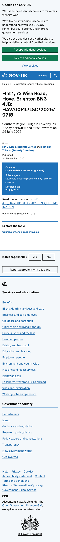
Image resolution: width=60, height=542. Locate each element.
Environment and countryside (20, 363)
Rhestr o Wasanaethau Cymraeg (22, 485)
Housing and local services (19, 369)
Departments (10, 414)
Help (5, 471)
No (51, 257)
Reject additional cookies (30, 58)
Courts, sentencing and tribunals (20, 231)
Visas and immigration (16, 388)
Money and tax (11, 376)
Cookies (29, 471)
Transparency (11, 444)
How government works (17, 451)
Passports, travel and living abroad (24, 382)
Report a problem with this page (30, 269)
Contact (40, 476)
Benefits (7, 302)
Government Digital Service (19, 490)
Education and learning (16, 351)
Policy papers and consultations (22, 438)
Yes (37, 257)
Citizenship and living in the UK (21, 327)
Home (5, 83)
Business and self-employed (19, 314)
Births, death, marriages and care (23, 308)
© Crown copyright (30, 534)
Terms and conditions (15, 480)
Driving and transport (15, 345)
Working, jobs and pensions (19, 394)
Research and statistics (17, 432)
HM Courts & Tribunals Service (19, 146)
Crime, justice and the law (18, 333)
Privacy (16, 471)
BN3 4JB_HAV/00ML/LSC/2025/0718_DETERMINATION (30, 203)
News (6, 420)
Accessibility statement (17, 476)
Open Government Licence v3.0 (22, 505)
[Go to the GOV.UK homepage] (14, 75)
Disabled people (12, 339)
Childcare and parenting (17, 321)
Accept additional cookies (30, 49)
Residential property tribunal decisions (33, 83)
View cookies (30, 65)
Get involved (10, 457)
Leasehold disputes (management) (24, 170)
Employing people (13, 357)
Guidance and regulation (17, 426)
